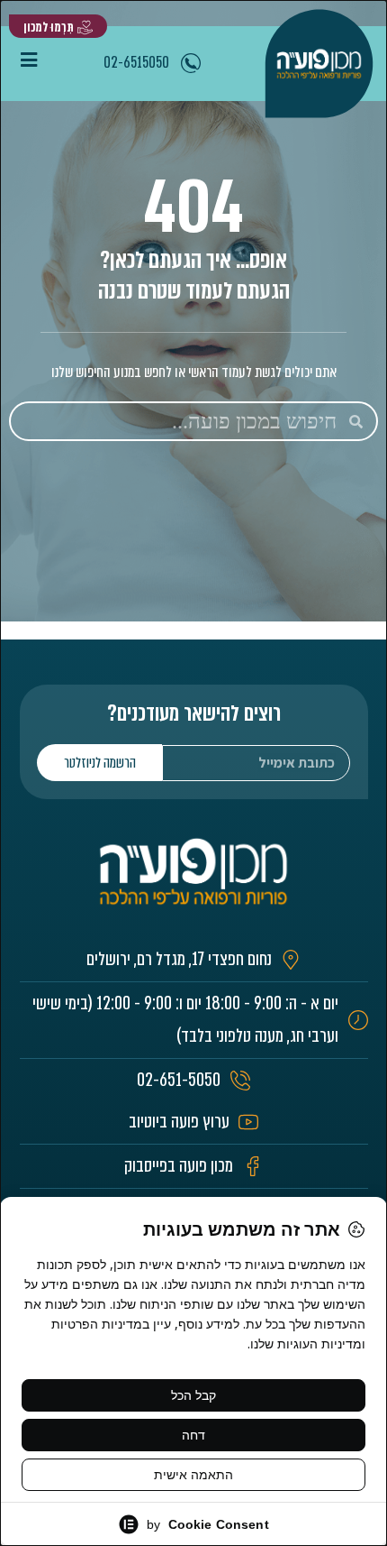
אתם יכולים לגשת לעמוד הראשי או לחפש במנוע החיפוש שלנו (194, 372)
